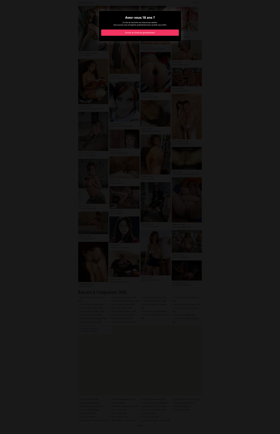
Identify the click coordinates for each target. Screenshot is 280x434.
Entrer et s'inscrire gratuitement (140, 32)
